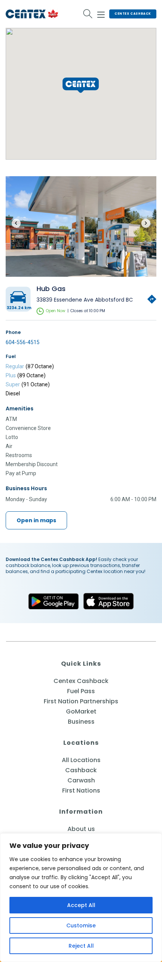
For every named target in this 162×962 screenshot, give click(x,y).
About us (81, 829)
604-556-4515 (23, 342)
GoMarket (81, 711)
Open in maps (36, 520)
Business (81, 721)
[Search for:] (88, 13)
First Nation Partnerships (81, 701)
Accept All (81, 905)
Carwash (81, 780)
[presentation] (16, 223)
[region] (81, 897)
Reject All (81, 946)
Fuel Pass (81, 691)
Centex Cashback (133, 14)
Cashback (81, 770)
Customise (81, 925)
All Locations (81, 760)
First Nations (81, 790)
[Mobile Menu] (101, 13)
